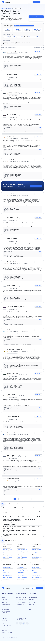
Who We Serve (32, 593)
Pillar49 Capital (11, 394)
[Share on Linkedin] (23, 623)
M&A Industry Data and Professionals (6, 612)
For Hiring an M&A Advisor (6, 625)
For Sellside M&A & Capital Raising (8, 622)
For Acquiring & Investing (6, 623)
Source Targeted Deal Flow (7, 595)
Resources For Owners (21, 593)
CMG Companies (11, 136)
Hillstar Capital (11, 160)
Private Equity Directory (20, 601)
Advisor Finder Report (20, 607)
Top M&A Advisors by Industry (21, 602)
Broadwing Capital (12, 74)
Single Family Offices (33, 602)
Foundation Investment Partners (16, 306)
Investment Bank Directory (7, 606)
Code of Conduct (5, 634)
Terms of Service (5, 628)
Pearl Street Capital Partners (15, 51)
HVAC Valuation (18, 606)
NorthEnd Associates (13, 92)
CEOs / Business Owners (33, 595)
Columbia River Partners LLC (15, 194)
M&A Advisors (32, 599)
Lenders (30, 607)
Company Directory (5, 609)
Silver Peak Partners (12, 262)
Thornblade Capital (12, 217)
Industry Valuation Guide (20, 604)
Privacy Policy (4, 630)
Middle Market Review (6, 604)
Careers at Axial (4, 620)
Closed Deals (4, 599)
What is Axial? (4, 618)
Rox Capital (10, 329)
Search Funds (31, 609)
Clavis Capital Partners (13, 455)
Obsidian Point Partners (13, 416)
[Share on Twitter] (20, 623)
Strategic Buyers (32, 601)
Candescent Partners (13, 433)
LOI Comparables (5, 602)
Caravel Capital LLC (12, 373)
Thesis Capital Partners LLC (14, 349)
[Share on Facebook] (27, 623)
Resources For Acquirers (7, 593)
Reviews (3, 597)
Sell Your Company (19, 595)
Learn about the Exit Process (21, 599)
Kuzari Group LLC (11, 285)
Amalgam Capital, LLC (13, 114)
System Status (4, 635)
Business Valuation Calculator (21, 597)
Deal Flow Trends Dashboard (7, 601)
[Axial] (6, 2)
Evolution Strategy (12, 238)
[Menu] (42, 2)
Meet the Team (4, 627)
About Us (4, 616)
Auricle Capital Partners (13, 478)
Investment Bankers (33, 597)
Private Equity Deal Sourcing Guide (8, 607)
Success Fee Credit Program (7, 632)
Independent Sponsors (33, 606)
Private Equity (31, 604)
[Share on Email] (17, 623)
